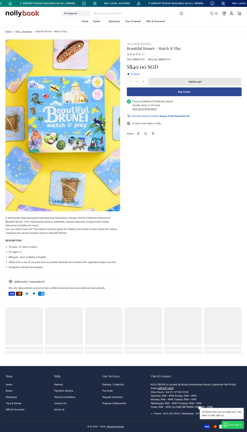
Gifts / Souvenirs (23, 31)
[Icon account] (232, 13)
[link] (138, 134)
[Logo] (22, 13)
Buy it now (184, 91)
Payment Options (63, 390)
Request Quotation (112, 397)
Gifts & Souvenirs (15, 409)
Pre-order (107, 390)
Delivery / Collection (113, 384)
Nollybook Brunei (115, 426)
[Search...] (181, 13)
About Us (59, 409)
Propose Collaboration (114, 403)
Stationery (11, 397)
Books (9, 390)
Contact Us (60, 403)
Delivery (58, 384)
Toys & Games (13, 403)
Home (8, 31)
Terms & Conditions (64, 397)
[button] (76, 13)
